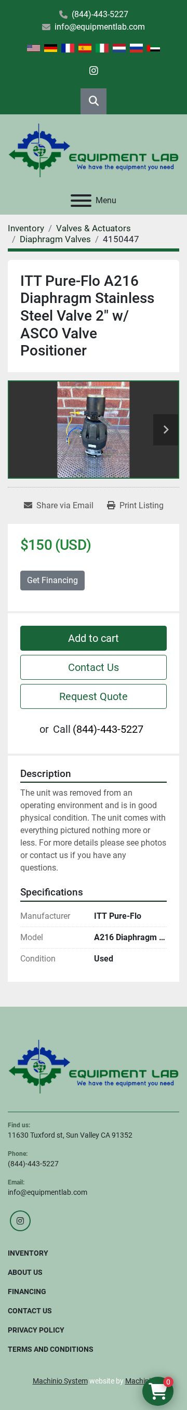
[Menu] (81, 200)
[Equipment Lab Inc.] (93, 1066)
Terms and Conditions (51, 1349)
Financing (27, 1291)
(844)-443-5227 (100, 14)
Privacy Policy (36, 1330)
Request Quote (93, 696)
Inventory (28, 1253)
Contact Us (93, 667)
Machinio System (60, 1381)
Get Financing (52, 580)
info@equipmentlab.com (100, 27)
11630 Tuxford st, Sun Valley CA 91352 (70, 1135)
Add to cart (93, 638)
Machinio (140, 1381)
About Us (25, 1272)
